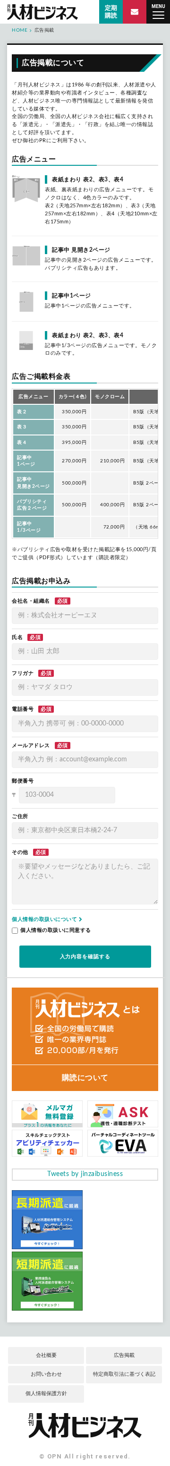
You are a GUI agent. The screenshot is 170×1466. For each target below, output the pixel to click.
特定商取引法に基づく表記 (124, 1374)
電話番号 (23, 709)
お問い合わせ (46, 1374)
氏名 (17, 637)
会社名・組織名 (31, 601)
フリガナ (23, 673)
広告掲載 (124, 1355)
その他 (20, 852)
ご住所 (20, 816)
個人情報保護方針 (46, 1393)
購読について (85, 1078)
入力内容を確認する (85, 956)
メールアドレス (31, 745)
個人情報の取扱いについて (45, 919)
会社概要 (46, 1355)
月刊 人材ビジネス (42, 12)
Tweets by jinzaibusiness (85, 1174)
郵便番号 (23, 781)
